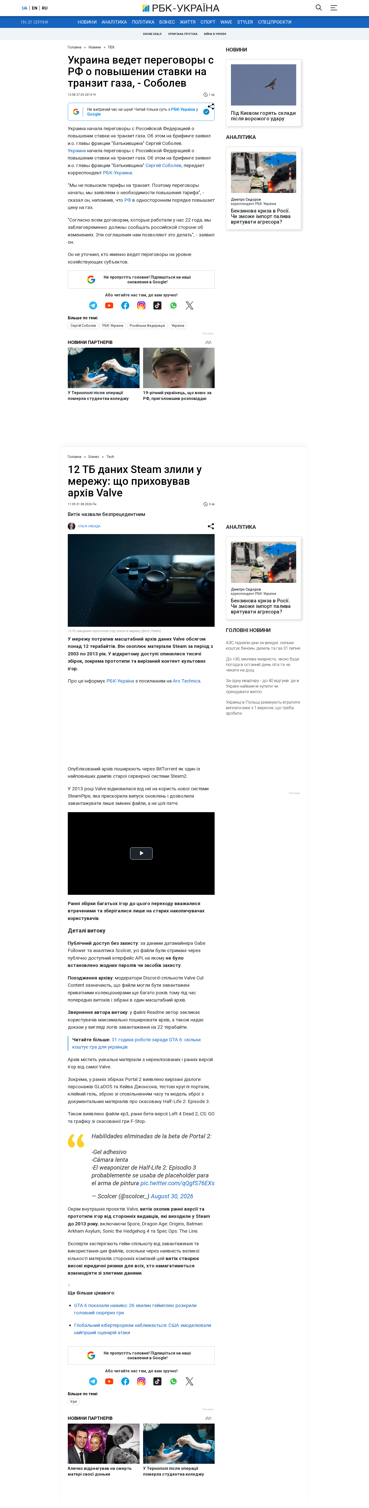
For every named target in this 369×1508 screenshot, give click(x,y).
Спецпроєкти (274, 22)
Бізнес (167, 22)
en (34, 8)
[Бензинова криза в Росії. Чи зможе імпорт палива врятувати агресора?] (263, 173)
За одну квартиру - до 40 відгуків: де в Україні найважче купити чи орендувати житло (262, 686)
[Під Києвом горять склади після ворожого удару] (263, 85)
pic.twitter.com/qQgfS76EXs (178, 1183)
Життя (188, 22)
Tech (110, 457)
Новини (87, 22)
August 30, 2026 (172, 1196)
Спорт (208, 22)
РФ (127, 200)
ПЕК (111, 47)
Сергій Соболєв (83, 326)
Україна (177, 326)
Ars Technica (186, 681)
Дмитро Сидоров (246, 199)
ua (24, 8)
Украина (77, 150)
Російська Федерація (147, 326)
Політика (143, 22)
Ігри (74, 1401)
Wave (226, 22)
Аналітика (114, 22)
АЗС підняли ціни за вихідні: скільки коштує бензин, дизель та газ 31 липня (263, 645)
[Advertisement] (141, 725)
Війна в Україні (215, 34)
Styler (245, 22)
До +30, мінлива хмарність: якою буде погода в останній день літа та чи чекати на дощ (262, 664)
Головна (74, 47)
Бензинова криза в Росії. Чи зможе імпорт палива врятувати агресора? (261, 216)
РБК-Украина (117, 173)
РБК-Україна (112, 326)
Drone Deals (152, 34)
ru (44, 8)
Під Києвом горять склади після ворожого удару (263, 115)
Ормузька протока (183, 34)
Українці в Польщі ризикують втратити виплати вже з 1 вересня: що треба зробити (263, 708)
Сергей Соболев (163, 165)
